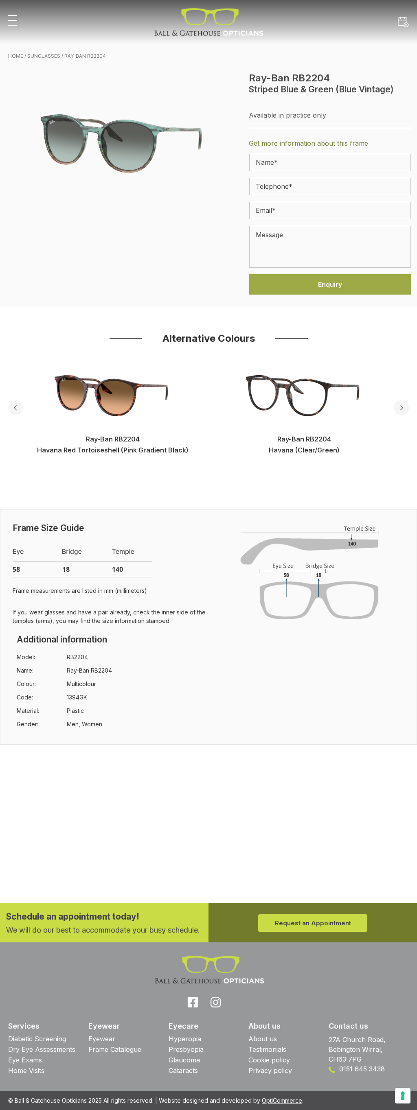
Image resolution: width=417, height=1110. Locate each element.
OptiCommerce (282, 1100)
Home (15, 56)
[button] (12, 21)
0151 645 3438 (361, 1069)
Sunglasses (43, 56)
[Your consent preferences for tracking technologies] (402, 1095)
